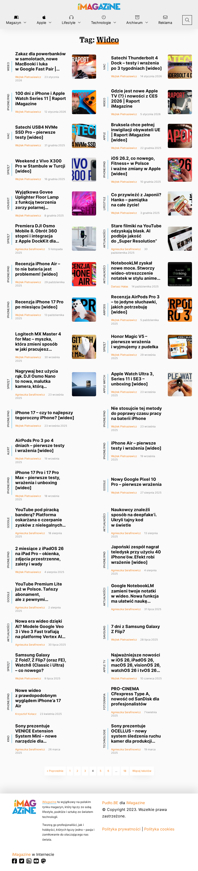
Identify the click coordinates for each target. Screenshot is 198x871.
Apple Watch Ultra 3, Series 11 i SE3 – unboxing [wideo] (132, 378)
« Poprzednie (55, 771)
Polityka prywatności (121, 829)
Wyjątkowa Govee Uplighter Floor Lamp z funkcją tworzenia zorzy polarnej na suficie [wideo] (37, 202)
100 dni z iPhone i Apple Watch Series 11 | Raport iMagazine (40, 98)
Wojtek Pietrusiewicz (28, 77)
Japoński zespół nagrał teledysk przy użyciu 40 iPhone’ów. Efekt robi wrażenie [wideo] (136, 554)
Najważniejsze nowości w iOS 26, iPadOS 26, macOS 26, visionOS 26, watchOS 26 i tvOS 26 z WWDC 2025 (135, 665)
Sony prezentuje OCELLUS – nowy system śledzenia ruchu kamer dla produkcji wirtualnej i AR (136, 736)
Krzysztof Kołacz (25, 714)
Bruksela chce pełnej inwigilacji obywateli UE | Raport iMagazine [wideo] (135, 132)
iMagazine (49, 802)
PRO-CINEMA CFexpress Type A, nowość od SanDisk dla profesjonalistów (135, 696)
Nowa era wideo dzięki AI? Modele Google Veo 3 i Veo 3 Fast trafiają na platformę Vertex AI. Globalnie (39, 631)
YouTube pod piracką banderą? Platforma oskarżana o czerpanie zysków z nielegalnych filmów (38, 520)
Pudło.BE (110, 802)
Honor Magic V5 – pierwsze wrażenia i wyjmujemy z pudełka (134, 341)
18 (124, 771)
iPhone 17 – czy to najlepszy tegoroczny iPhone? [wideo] (44, 415)
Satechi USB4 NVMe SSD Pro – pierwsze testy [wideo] (36, 132)
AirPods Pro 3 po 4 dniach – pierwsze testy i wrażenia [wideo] (39, 445)
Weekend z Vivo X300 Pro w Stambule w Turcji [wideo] (40, 166)
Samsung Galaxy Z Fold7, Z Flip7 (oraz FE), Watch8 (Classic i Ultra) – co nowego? (40, 662)
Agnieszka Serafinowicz (30, 249)
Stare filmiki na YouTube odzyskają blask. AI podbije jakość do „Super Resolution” (136, 233)
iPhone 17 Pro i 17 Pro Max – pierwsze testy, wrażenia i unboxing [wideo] (37, 480)
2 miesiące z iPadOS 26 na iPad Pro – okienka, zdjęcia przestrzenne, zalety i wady (39, 556)
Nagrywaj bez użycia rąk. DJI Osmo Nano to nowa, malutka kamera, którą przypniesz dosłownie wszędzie (38, 384)
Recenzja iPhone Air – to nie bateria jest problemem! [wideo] (37, 268)
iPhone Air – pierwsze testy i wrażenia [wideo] (136, 445)
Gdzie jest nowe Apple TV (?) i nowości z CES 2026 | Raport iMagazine (134, 98)
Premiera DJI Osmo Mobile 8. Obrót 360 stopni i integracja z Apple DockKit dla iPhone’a (36, 236)
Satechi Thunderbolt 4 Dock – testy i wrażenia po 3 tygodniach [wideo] (136, 62)
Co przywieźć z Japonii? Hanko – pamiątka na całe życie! (136, 199)
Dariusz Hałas (119, 286)
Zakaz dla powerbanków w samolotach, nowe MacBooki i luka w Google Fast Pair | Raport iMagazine (40, 64)
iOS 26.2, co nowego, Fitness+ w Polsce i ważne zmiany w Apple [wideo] (136, 166)
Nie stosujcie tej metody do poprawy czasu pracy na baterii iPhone (136, 413)
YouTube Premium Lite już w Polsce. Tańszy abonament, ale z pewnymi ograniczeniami (38, 594)
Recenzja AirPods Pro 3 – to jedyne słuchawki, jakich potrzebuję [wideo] (135, 304)
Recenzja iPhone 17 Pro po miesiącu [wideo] (39, 304)
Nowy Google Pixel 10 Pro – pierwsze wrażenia (136, 482)
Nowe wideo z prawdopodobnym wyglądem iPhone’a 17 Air (38, 698)
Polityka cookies (159, 829)
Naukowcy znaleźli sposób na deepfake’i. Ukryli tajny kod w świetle (133, 517)
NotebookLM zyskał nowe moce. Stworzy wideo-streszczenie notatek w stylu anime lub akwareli (134, 273)
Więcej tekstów (141, 771)
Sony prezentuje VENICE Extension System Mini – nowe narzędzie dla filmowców (36, 736)
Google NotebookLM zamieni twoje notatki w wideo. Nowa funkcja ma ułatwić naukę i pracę (135, 596)
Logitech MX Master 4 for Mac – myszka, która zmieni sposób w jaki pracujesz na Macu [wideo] (38, 344)
